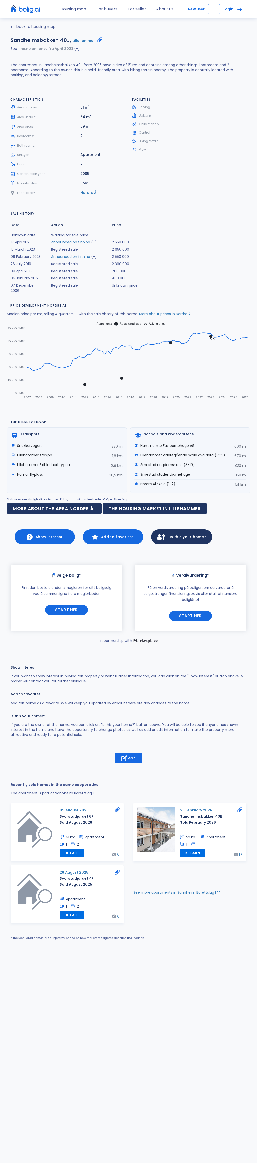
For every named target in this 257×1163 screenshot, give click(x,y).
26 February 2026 (196, 810)
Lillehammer (83, 40)
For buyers (106, 9)
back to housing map (35, 26)
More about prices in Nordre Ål (165, 313)
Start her (66, 610)
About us (164, 9)
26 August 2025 (74, 872)
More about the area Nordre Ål (54, 508)
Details (72, 853)
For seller (137, 9)
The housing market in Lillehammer (155, 508)
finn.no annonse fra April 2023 (46, 48)
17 (240, 854)
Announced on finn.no (70, 242)
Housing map (73, 9)
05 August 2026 (74, 810)
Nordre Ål (88, 192)
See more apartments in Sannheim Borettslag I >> (177, 892)
